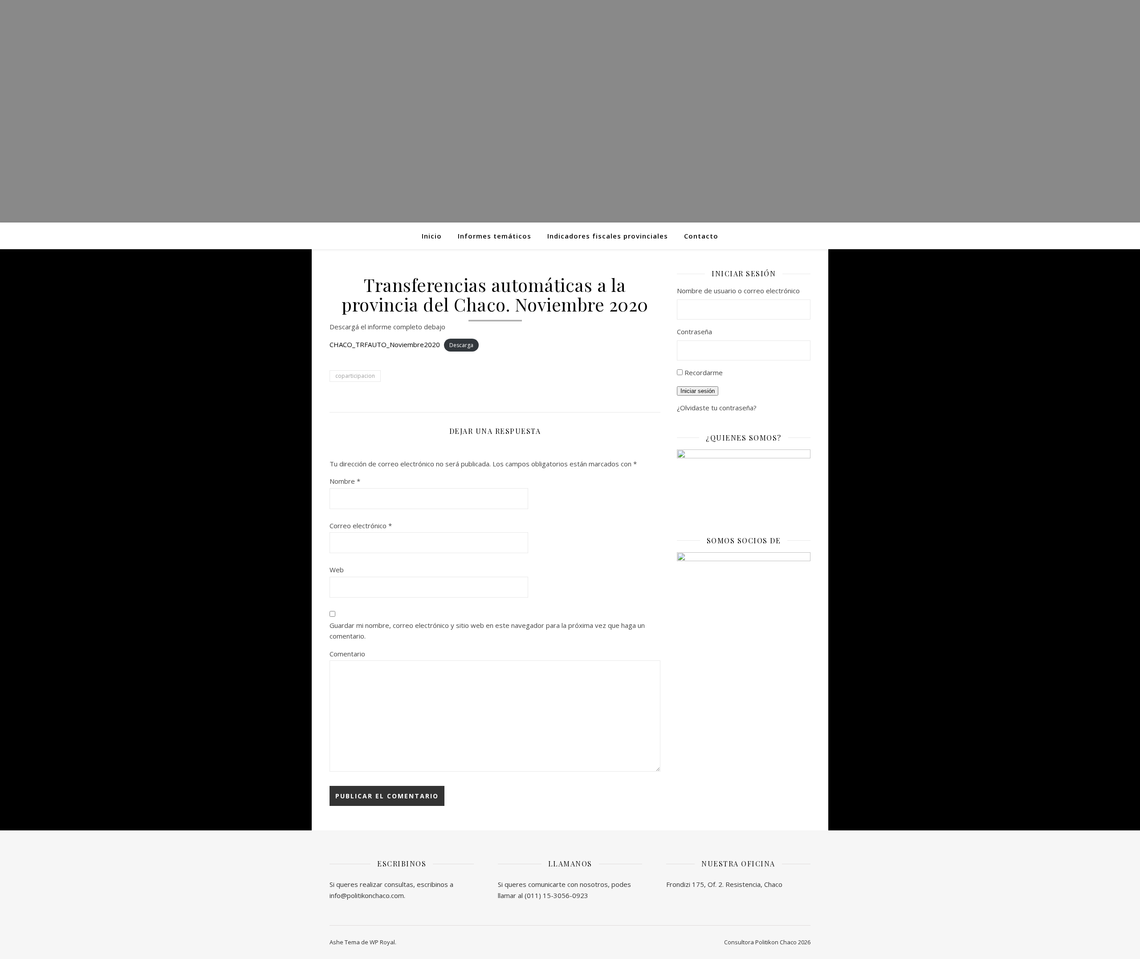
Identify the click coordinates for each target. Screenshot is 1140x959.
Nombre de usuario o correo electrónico (738, 290)
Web (337, 569)
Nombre (345, 481)
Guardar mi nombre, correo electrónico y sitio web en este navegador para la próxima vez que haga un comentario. (487, 631)
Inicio (432, 235)
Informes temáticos (494, 235)
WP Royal (382, 942)
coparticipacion (355, 376)
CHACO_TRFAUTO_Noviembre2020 (385, 344)
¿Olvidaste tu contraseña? (717, 407)
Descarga (461, 345)
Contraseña (694, 331)
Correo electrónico (361, 525)
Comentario (347, 653)
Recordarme (703, 372)
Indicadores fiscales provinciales (607, 235)
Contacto (701, 235)
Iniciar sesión (697, 391)
